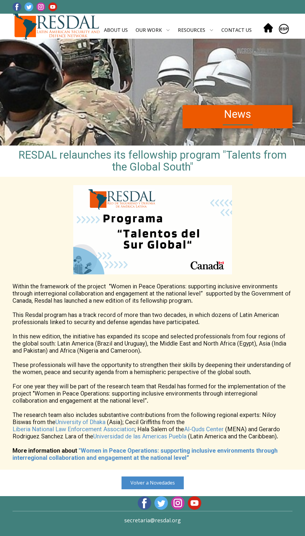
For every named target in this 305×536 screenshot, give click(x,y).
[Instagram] (40, 6)
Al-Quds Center (204, 429)
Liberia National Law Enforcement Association (74, 429)
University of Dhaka (80, 422)
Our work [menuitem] (149, 30)
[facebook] (17, 6)
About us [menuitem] (116, 30)
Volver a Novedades (152, 482)
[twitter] (28, 6)
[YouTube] (52, 6)
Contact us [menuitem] (236, 30)
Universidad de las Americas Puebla (139, 436)
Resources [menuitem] (191, 30)
